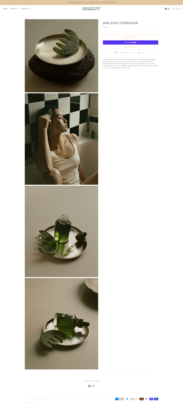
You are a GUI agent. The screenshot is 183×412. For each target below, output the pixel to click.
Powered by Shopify (30, 402)
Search (27, 398)
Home (5, 9)
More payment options (130, 47)
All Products (42, 398)
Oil (103, 68)
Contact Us (25, 9)
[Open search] (174, 9)
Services (13, 9)
